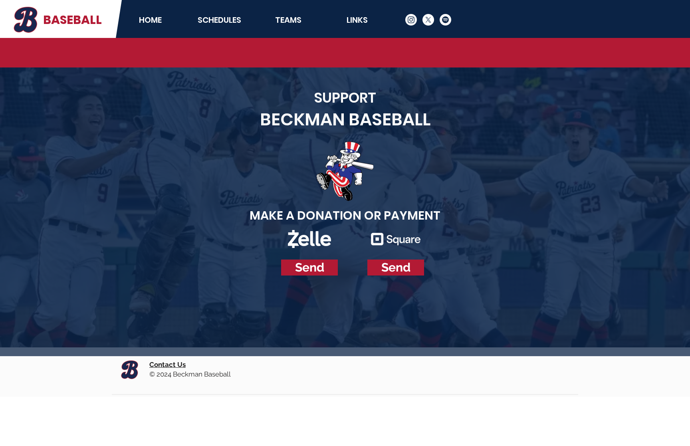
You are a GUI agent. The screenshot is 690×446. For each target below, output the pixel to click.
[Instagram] (411, 20)
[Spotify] (445, 20)
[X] (428, 20)
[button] (219, 20)
